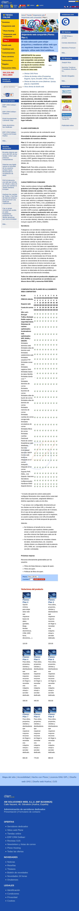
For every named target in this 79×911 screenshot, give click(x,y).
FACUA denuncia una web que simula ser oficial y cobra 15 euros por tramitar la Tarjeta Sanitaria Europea (9, 184)
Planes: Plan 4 (26, 658)
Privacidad (12, 897)
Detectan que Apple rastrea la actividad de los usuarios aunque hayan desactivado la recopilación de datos (9, 170)
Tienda (23, 5)
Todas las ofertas (15, 851)
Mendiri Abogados (68, 76)
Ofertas (15, 5)
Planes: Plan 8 (37, 715)
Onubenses (12, 879)
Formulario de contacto (29, 812)
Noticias (11, 862)
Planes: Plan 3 (51, 601)
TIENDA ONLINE (8, 16)
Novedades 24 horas (17, 876)
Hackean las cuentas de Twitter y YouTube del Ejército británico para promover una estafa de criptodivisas (9, 198)
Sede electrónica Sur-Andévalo (8, 126)
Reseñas (11, 865)
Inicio (23, 15)
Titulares (11, 869)
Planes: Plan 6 (51, 658)
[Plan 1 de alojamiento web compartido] (53, 58)
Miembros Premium (69, 48)
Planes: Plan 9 (51, 715)
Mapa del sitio (9, 777)
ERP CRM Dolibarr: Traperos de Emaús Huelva (9, 134)
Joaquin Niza (66, 62)
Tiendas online (14, 833)
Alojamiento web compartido (31, 17)
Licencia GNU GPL (59, 777)
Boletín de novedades (17, 872)
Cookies (11, 901)
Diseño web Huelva (42, 781)
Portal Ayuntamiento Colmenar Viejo (9, 119)
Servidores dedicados (17, 826)
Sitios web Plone (15, 830)
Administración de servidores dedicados (24, 809)
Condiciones (13, 893)
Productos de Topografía (66, 118)
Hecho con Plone (40, 777)
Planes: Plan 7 (26, 715)
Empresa (32, 5)
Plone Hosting (14, 848)
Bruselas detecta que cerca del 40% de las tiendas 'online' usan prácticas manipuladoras (9, 155)
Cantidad (26, 579)
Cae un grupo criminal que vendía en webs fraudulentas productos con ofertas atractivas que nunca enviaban (9, 213)
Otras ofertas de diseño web (34, 86)
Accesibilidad (23, 777)
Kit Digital (6, 5)
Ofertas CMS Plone (31, 73)
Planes (25, 577)
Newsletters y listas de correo (21, 844)
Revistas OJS (13, 841)
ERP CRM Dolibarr (16, 837)
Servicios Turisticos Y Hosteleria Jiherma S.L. (69, 69)
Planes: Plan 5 (37, 658)
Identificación (13, 890)
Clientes (41, 5)
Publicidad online (68, 125)
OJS (55, 781)
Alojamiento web (39, 15)
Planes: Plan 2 (26, 601)
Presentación (10, 812)
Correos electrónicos (69, 43)
